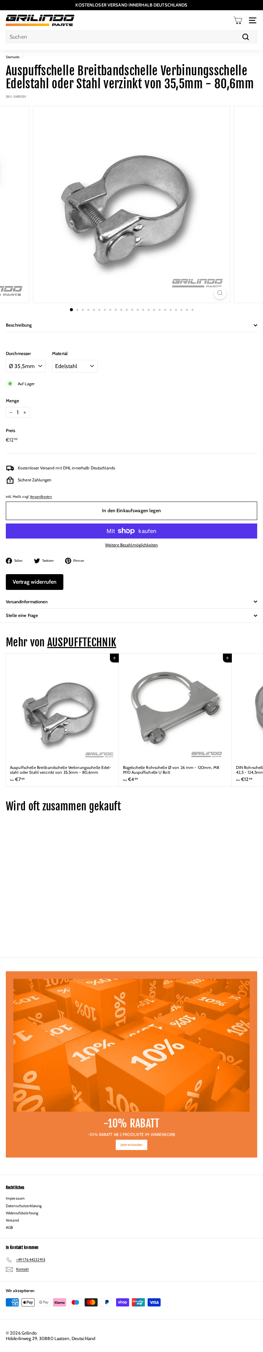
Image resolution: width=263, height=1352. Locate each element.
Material (59, 353)
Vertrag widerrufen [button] (35, 582)
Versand (12, 1220)
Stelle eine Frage (22, 615)
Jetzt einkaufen (132, 1144)
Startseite (13, 57)
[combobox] (131, 36)
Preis (10, 430)
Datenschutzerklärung (23, 1205)
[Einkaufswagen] (238, 20)
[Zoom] (220, 293)
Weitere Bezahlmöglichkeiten (131, 545)
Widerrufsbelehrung (22, 1213)
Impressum (15, 1198)
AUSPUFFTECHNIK (81, 642)
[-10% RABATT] (131, 1045)
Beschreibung (19, 325)
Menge (13, 400)
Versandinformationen (27, 601)
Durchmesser (18, 353)
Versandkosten (41, 496)
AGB (9, 1227)
